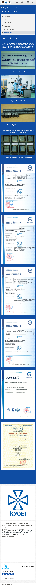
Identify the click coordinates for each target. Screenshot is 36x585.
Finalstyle (11, 578)
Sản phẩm (7, 16)
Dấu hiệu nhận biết (10, 20)
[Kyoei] (6, 2)
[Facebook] (3, 574)
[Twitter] (6, 574)
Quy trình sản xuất (9, 29)
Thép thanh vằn (9, 23)
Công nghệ (7, 26)
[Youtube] (12, 574)
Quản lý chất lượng (9, 32)
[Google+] (9, 574)
